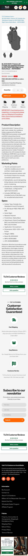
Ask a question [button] (14, 290)
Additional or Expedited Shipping (11, 83)
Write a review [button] (14, 286)
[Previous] (3, 2)
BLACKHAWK (6, 73)
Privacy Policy (6, 530)
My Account (6, 490)
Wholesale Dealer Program (10, 504)
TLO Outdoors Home (8, 16)
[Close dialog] (26, 537)
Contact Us (5, 493)
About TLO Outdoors (9, 495)
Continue (7, 552)
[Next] (24, 2)
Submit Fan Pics (7, 501)
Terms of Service (7, 532)
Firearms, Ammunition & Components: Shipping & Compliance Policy (10, 519)
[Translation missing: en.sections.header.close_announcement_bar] (27, 2)
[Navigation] (24, 7)
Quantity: (7, 90)
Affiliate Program (7, 507)
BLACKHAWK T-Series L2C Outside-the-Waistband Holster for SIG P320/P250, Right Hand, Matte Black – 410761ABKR (13, 20)
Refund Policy (6, 527)
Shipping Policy (7, 524)
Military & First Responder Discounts (14, 498)
